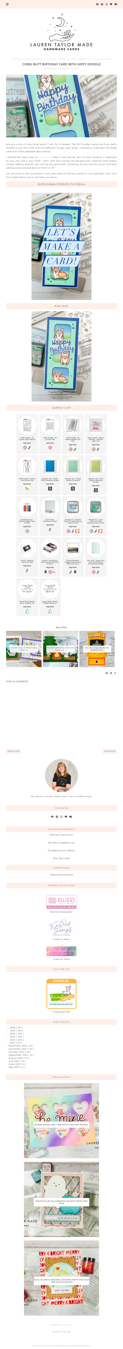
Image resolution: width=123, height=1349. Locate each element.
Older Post (109, 751)
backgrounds (22, 59)
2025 (13, 1030)
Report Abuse (61, 1331)
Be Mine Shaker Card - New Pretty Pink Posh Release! (61, 1125)
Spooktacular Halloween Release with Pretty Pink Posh (61, 1202)
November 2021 (18, 1049)
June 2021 (15, 1064)
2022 (13, 1039)
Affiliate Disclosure (61, 834)
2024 (13, 1033)
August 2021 (16, 1058)
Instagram (45, 157)
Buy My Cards (61, 858)
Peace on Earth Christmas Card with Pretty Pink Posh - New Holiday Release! (61, 1281)
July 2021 (14, 1061)
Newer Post (14, 751)
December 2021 (18, 1045)
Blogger (67, 1325)
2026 (13, 1027)
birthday (39, 59)
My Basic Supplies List (61, 842)
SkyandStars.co (83, 1346)
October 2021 (17, 1052)
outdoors (84, 59)
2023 (13, 1036)
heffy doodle (67, 59)
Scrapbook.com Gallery (61, 850)
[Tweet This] (111, 673)
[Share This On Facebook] (106, 673)
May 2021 (14, 1067)
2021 (13, 1042)
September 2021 (18, 1055)
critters (51, 59)
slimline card (101, 59)
